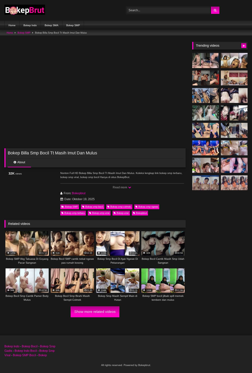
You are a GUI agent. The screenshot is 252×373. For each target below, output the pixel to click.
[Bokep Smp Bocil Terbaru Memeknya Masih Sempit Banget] (234, 95)
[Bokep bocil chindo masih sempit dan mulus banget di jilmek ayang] (205, 148)
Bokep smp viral (100, 213)
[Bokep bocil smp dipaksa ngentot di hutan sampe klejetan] (205, 112)
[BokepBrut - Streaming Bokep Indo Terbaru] (24, 10)
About (21, 162)
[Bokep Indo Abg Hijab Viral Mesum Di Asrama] (205, 95)
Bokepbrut (78, 193)
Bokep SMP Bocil (24, 355)
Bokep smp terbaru (74, 213)
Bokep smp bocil (94, 206)
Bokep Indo (30, 25)
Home (11, 25)
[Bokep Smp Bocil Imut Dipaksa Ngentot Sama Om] (234, 60)
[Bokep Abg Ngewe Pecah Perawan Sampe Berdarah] (234, 165)
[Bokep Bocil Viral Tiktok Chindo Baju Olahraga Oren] (234, 182)
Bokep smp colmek (120, 206)
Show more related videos (95, 312)
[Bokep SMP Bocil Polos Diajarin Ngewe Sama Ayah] (205, 182)
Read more (120, 187)
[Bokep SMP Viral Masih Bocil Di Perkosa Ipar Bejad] (205, 130)
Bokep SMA (51, 25)
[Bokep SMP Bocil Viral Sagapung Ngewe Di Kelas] (234, 130)
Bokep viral (123, 213)
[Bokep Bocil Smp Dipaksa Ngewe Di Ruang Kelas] (234, 148)
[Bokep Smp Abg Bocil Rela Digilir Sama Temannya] (205, 60)
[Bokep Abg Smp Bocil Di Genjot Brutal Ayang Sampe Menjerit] (234, 112)
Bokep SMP (73, 25)
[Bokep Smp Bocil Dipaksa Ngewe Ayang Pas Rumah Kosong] (205, 78)
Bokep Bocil (30, 346)
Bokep (42, 355)
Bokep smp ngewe (148, 206)
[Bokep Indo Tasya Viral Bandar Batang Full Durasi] (234, 78)
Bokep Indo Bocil (26, 350)
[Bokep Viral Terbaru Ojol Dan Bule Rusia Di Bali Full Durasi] (205, 165)
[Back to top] (241, 362)
